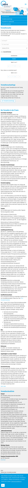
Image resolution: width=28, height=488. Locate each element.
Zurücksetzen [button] (14, 55)
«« (8, 66)
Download (3, 460)
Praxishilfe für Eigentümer (8, 21)
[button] (1, 11)
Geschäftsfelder (7, 51)
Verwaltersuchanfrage (7, 19)
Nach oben (3, 386)
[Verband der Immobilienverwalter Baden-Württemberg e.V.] (6, 4)
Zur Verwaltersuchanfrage (8, 101)
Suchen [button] (14, 59)
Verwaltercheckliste (6, 24)
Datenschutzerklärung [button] (16, 481)
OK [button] (3, 485)
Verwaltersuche (5, 16)
